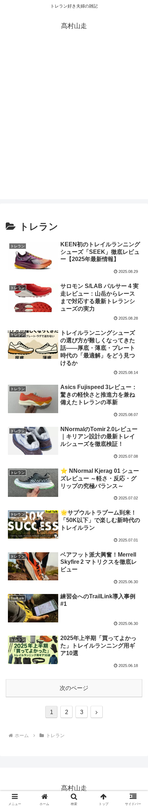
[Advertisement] (74, 125)
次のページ (74, 688)
